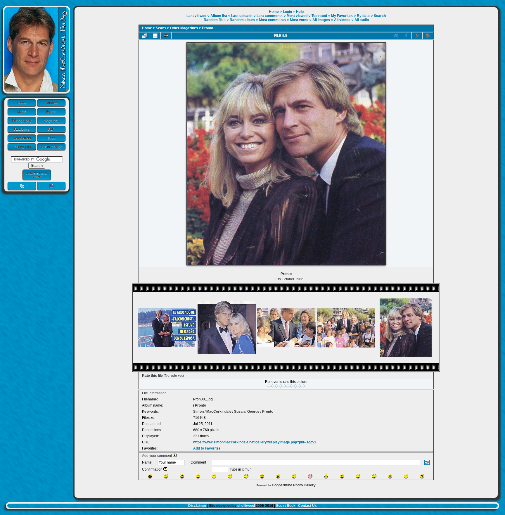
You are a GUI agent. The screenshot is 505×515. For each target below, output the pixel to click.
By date (363, 16)
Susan (239, 411)
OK (427, 462)
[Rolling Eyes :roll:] (358, 476)
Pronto (207, 28)
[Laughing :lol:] (150, 476)
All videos (342, 20)
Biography (51, 120)
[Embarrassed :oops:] (310, 476)
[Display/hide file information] (155, 35)
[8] (296, 386)
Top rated (319, 16)
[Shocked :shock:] (326, 476)
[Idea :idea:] (390, 476)
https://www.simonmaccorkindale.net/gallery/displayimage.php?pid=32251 (254, 442)
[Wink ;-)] (374, 476)
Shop (51, 138)
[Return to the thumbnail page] (144, 35)
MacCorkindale (218, 411)
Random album (242, 20)
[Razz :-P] (166, 476)
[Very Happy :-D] (182, 476)
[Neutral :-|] (214, 476)
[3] (277, 386)
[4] (280, 386)
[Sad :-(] (230, 476)
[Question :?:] (422, 476)
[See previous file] (406, 35)
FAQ (51, 129)
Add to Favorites (207, 448)
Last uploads (241, 16)
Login (287, 12)
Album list (218, 16)
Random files (215, 20)
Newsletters (22, 138)
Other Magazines (184, 28)
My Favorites (342, 16)
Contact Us (307, 506)
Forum (51, 111)
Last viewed (196, 16)
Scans (161, 28)
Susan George (51, 146)
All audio (361, 20)
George (253, 411)
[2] (273, 386)
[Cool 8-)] (262, 476)
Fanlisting (22, 129)
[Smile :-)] (198, 476)
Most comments (272, 20)
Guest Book (285, 506)
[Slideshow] (166, 35)
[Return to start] (395, 35)
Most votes (299, 20)
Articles (51, 103)
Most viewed (297, 16)
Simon (198, 411)
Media (21, 111)
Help (300, 12)
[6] (288, 386)
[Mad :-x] (342, 476)
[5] (284, 386)
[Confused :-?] (294, 476)
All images (321, 20)
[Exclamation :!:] (406, 476)
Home (21, 103)
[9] (299, 386)
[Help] (175, 456)
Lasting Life (22, 146)
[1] (269, 386)
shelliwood (246, 506)
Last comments (270, 16)
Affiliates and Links (36, 174)
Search (380, 16)
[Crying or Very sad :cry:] (246, 476)
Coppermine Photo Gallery (294, 485)
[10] (303, 386)
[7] (292, 386)
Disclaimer (197, 506)
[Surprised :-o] (278, 476)
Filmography (22, 120)
